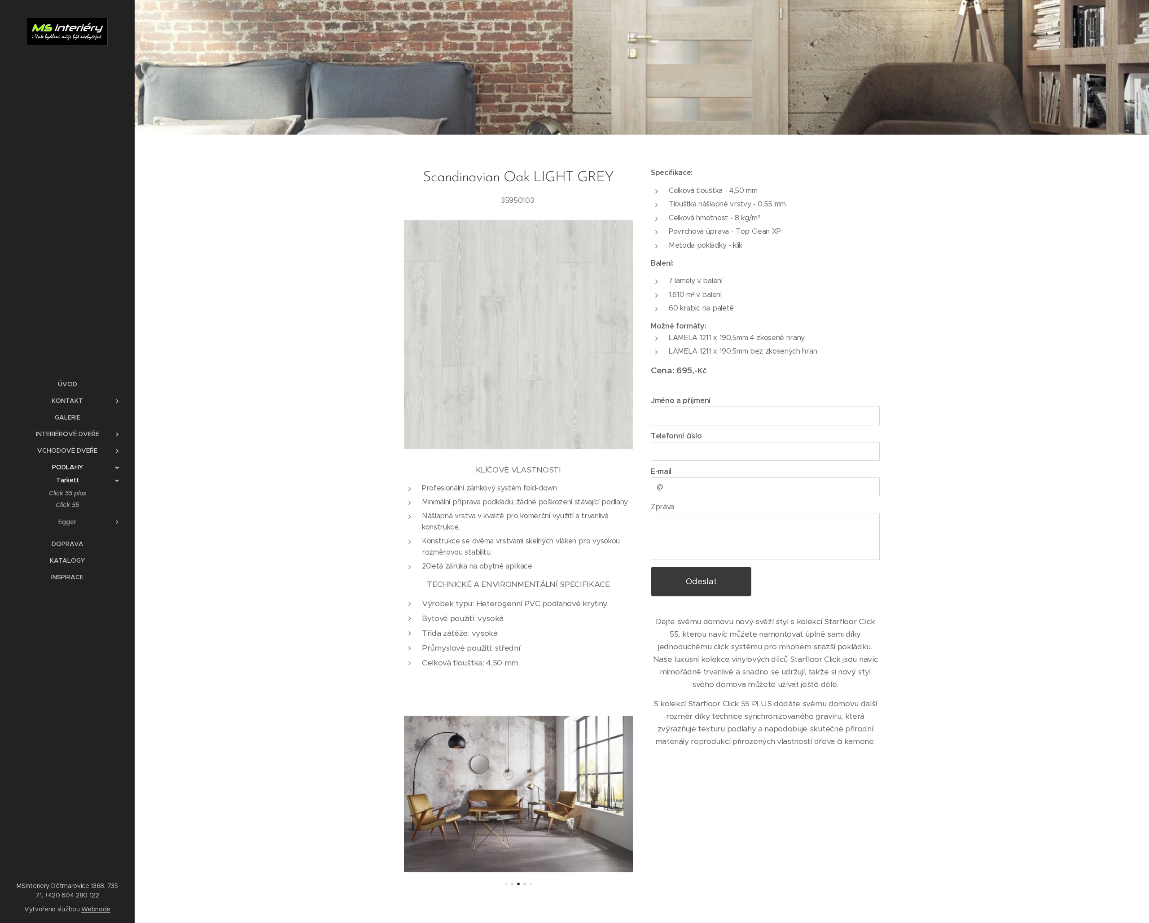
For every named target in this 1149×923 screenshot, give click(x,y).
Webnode (95, 909)
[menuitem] (67, 384)
